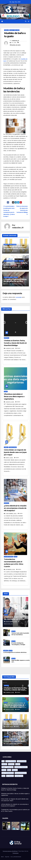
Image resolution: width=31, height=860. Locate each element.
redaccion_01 (15, 40)
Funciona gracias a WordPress (10, 851)
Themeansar (15, 853)
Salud (5, 391)
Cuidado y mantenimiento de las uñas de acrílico (15, 280)
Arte (3, 761)
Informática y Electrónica (21, 767)
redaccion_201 (18, 267)
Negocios (21, 260)
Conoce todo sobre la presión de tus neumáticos (20, 633)
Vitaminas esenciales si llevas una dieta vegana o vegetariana (14, 396)
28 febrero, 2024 (10, 569)
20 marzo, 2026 (9, 348)
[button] (25, 21)
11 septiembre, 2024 (11, 513)
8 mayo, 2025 (9, 457)
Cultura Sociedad (8, 260)
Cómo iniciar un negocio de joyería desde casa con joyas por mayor (15, 248)
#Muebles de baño (15, 45)
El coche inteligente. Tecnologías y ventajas (18, 643)
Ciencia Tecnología (10, 761)
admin (15, 251)
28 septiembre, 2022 (11, 621)
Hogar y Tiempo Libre (14, 30)
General (6, 30)
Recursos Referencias (20, 773)
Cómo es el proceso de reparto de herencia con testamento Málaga (22, 209)
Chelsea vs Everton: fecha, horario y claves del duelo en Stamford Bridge (15, 343)
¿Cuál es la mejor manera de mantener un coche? (15, 618)
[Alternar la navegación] (28, 21)
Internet (4, 770)
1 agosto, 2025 (9, 401)
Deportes (6, 685)
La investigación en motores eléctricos (14, 652)
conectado (19, 297)
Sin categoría (10, 775)
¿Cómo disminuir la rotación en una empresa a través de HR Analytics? (15, 508)
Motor (6, 614)
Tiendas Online (12, 244)
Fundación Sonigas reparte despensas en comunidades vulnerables (15, 265)
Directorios (11, 764)
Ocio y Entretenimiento (7, 773)
